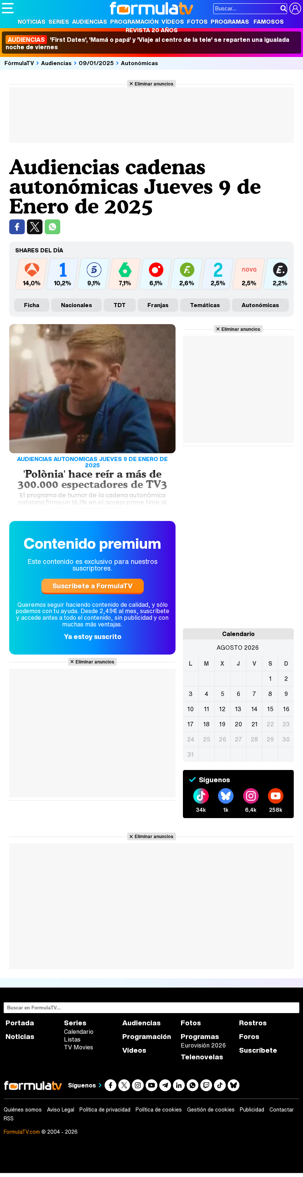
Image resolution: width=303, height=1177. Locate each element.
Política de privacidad (104, 1109)
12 (222, 708)
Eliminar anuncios (154, 83)
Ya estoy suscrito (92, 636)
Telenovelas (202, 1057)
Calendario (78, 1031)
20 (238, 724)
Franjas (157, 305)
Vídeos (172, 21)
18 (206, 724)
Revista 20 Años (152, 30)
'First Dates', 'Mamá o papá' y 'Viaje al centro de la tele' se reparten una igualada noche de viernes (147, 43)
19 (222, 724)
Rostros (253, 1023)
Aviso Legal (60, 1109)
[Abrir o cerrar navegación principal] (8, 8)
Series (58, 21)
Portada (20, 1023)
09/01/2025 (96, 63)
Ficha (31, 305)
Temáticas (205, 305)
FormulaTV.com (22, 1132)
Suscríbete (258, 1050)
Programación (134, 21)
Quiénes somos (23, 1109)
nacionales (76, 305)
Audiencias (89, 21)
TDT (119, 305)
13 (238, 708)
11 (206, 708)
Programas (230, 21)
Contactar (281, 1109)
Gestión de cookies (211, 1109)
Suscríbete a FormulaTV (92, 586)
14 (254, 708)
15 (270, 708)
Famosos (268, 21)
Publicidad (252, 1109)
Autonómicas (139, 63)
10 (190, 708)
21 (254, 724)
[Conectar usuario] (295, 8)
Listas (72, 1039)
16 (286, 708)
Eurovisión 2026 (203, 1045)
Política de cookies (159, 1109)
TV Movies (78, 1047)
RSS (9, 1118)
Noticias (31, 21)
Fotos (197, 21)
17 (190, 724)
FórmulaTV (19, 63)
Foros (249, 1036)
